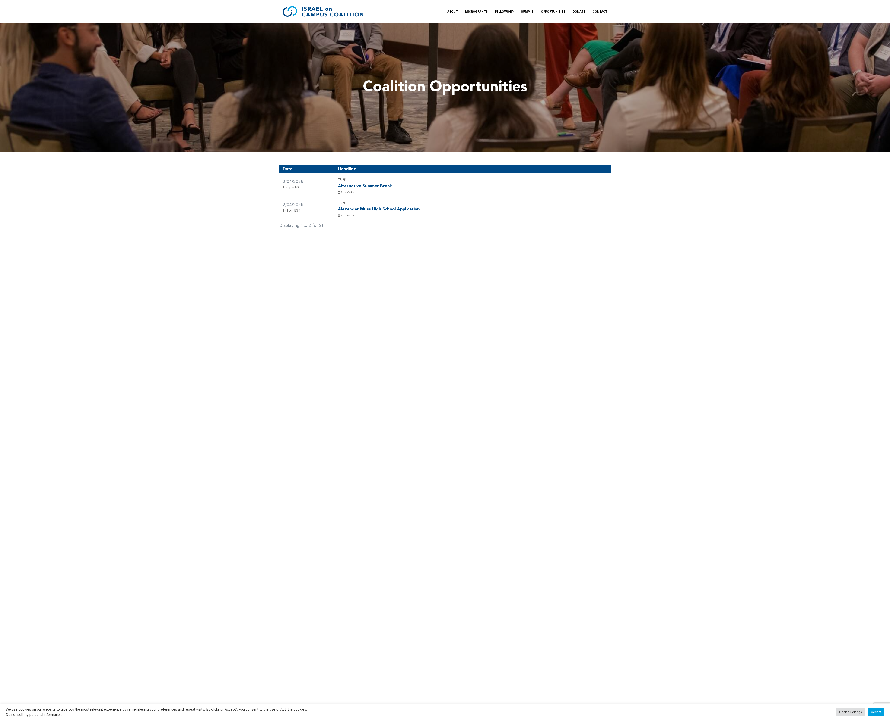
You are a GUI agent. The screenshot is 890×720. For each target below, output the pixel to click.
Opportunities (553, 11)
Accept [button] (876, 712)
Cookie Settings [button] (850, 712)
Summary (347, 192)
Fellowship (504, 11)
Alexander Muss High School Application (379, 209)
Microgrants (476, 11)
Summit (527, 11)
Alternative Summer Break (365, 186)
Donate (579, 11)
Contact (600, 11)
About (452, 11)
